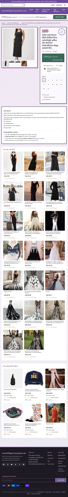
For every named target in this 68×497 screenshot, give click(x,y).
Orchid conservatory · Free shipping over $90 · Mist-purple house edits (34, 1)
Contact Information (36, 493)
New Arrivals (56, 10)
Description (7, 111)
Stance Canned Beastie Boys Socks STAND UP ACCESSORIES (33, 424)
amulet (47, 291)
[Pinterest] (23, 464)
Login (53, 5)
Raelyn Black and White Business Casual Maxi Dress (11, 232)
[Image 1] (6, 63)
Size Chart (46, 94)
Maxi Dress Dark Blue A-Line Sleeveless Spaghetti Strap (31, 173)
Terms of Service (56, 492)
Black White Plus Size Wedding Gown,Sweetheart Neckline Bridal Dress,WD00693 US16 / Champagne (33, 232)
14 (43, 84)
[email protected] (39, 138)
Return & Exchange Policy (31, 140)
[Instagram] (7, 464)
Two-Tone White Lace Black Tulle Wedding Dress (32, 262)
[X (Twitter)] (19, 464)
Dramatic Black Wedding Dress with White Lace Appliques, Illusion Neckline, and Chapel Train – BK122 (12, 322)
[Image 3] (18, 63)
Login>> (8, 399)
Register (59, 5)
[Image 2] (12, 63)
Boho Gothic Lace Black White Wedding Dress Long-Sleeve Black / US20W (33, 351)
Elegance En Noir (8, 291)
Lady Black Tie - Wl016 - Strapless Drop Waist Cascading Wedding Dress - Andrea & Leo (55, 262)
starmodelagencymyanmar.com (13, 10)
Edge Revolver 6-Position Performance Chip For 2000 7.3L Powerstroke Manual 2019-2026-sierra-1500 (11, 424)
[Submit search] (23, 5)
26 (48, 89)
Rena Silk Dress (49, 423)
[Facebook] (3, 464)
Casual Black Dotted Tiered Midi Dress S (13, 203)
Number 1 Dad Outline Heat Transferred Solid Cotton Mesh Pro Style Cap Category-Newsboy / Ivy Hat (34, 390)
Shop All (37, 10)
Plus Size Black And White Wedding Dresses (33, 292)
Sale (63, 9)
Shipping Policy (62, 466)
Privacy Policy (61, 458)
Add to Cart (60, 17)
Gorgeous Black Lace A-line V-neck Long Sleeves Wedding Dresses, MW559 (12, 262)
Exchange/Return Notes (11, 132)
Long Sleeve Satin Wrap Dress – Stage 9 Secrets (55, 390)
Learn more (43, 17)
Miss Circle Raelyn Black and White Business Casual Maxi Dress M (12, 173)
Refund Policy (61, 455)
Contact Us (50, 458)
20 (57, 84)
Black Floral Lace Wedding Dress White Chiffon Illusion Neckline (53, 232)
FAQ (49, 461)
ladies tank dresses (46, 10)
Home (31, 9)
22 (61, 84)
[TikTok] (15, 464)
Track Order (51, 464)
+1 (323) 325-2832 (33, 459)
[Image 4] (24, 63)
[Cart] (65, 5)
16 (48, 84)
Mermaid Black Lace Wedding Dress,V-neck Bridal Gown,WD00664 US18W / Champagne (34, 322)
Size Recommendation (49, 97)
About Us (50, 455)
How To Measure (46, 99)
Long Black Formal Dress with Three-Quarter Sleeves (33, 203)
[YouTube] (11, 464)
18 (52, 84)
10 (56, 80)
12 (61, 80)
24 (44, 89)
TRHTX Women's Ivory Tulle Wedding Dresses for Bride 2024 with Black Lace (12, 351)
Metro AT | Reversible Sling (10, 389)
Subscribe (60, 480)
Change (61, 65)
